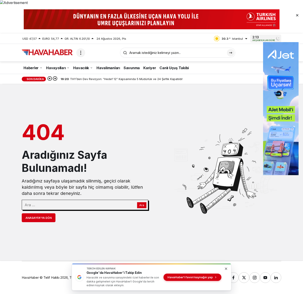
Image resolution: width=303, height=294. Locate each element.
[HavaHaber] (47, 52)
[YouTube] (265, 277)
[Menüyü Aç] (80, 52)
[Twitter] (244, 277)
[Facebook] (233, 277)
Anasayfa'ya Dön (39, 218)
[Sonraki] (55, 78)
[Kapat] (297, 15)
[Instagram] (254, 277)
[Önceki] (49, 78)
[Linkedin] (276, 277)
